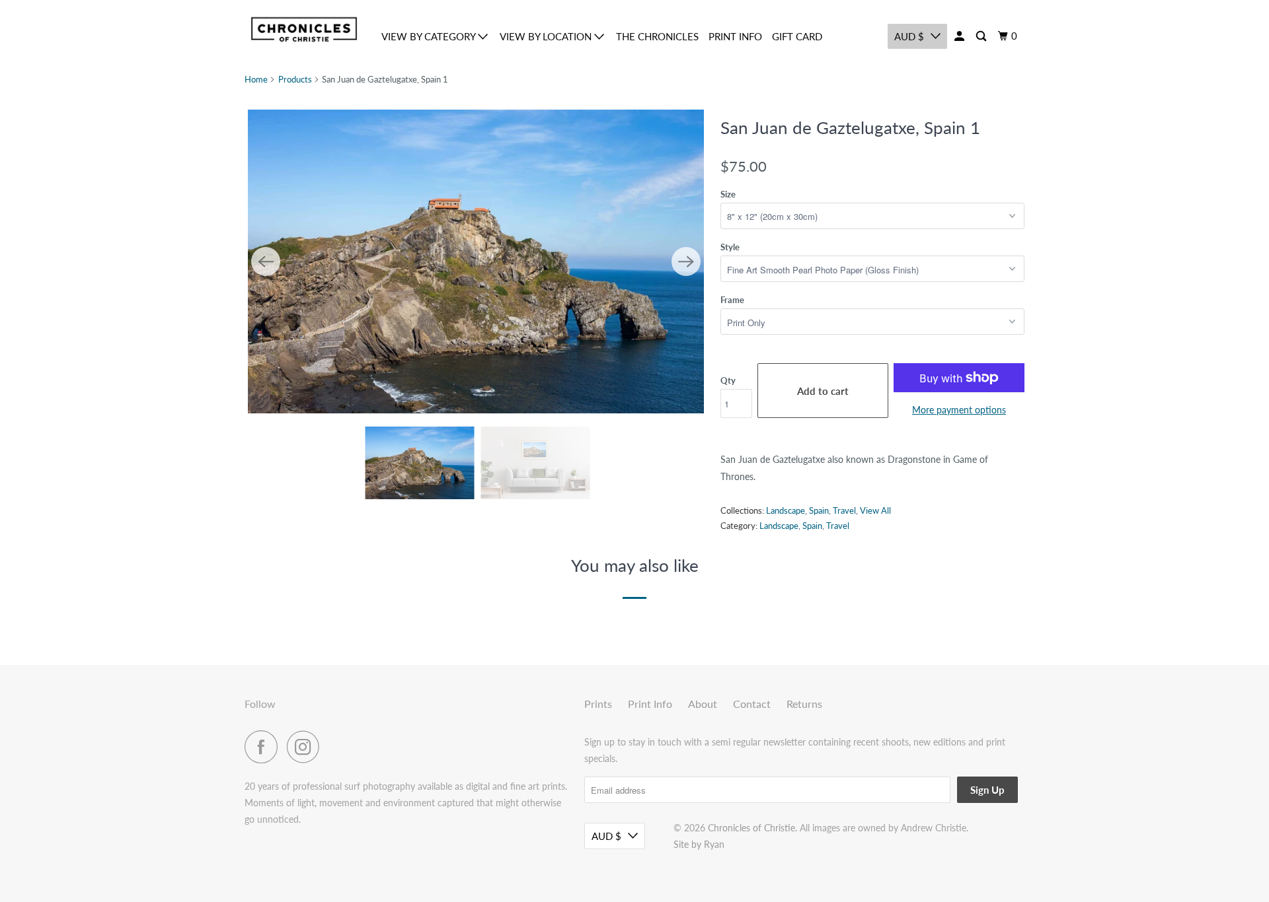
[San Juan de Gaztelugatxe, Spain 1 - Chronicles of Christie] (476, 261)
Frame (732, 300)
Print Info (735, 36)
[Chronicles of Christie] (304, 29)
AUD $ (909, 36)
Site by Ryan (698, 844)
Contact (752, 703)
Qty (728, 380)
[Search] (982, 36)
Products (295, 79)
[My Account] (960, 36)
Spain (819, 510)
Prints (598, 703)
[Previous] (265, 261)
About (702, 703)
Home (256, 79)
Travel (844, 510)
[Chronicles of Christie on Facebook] (264, 746)
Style (730, 247)
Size (728, 194)
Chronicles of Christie (751, 827)
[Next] (686, 261)
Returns (804, 703)
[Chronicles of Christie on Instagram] (307, 746)
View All (875, 510)
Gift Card (797, 36)
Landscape (785, 510)
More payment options (959, 409)
